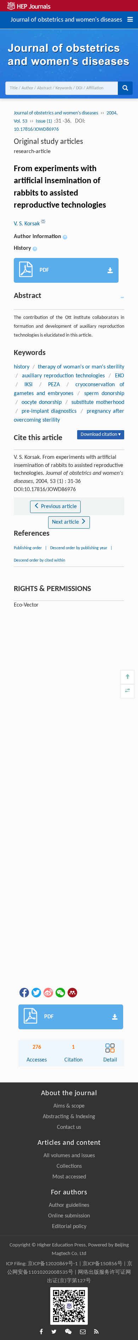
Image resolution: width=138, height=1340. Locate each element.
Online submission (69, 1216)
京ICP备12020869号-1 (53, 1264)
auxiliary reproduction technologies (63, 376)
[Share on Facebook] (23, 992)
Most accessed (69, 1177)
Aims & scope (69, 1106)
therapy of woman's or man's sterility (81, 367)
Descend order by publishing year (78, 548)
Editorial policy (69, 1226)
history (21, 367)
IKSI (28, 385)
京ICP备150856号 (102, 1264)
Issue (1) (44, 121)
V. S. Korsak (27, 224)
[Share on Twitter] (35, 992)
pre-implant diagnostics (49, 411)
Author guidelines (69, 1205)
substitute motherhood (97, 402)
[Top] (127, 677)
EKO (119, 376)
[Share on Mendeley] (72, 992)
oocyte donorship (42, 402)
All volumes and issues (69, 1156)
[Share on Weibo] (47, 992)
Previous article (58, 506)
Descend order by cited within (39, 560)
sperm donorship (104, 393)
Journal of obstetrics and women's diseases (66, 19)
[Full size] (127, 691)
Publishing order (28, 548)
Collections (69, 1166)
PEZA (54, 385)
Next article (66, 522)
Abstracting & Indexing (69, 1117)
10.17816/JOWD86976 (36, 129)
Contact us (69, 1127)
